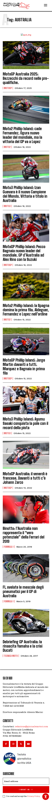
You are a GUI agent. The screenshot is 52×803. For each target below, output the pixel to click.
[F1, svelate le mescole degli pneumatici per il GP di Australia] (26, 568)
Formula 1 (9, 546)
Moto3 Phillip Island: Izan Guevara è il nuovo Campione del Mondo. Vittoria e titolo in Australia (25, 194)
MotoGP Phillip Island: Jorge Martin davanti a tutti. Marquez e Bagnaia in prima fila (24, 366)
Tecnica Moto (11, 656)
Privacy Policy (33, 796)
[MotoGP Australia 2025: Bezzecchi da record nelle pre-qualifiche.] (26, 55)
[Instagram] (13, 744)
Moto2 (7, 147)
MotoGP (8, 88)
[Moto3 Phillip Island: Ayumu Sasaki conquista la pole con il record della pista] (26, 400)
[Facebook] (6, 744)
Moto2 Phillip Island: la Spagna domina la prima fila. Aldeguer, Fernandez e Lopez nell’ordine (26, 309)
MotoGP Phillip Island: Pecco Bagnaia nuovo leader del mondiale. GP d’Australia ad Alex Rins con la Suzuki (24, 253)
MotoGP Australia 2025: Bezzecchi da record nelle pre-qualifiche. (26, 78)
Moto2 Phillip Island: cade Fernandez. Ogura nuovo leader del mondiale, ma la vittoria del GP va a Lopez (22, 135)
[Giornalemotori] (17, 5)
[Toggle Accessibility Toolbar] (45, 796)
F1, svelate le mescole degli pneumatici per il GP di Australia (23, 591)
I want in (24, 790)
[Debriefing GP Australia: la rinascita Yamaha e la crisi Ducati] (26, 623)
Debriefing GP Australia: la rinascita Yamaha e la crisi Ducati (22, 646)
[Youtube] (28, 744)
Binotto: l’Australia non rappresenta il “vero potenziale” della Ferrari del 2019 (23, 535)
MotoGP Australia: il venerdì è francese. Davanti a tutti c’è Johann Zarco (25, 478)
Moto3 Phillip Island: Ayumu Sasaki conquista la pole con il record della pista (25, 423)
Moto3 (7, 206)
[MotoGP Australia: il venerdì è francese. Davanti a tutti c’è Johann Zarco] (26, 455)
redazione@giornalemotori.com (31, 726)
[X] (21, 744)
